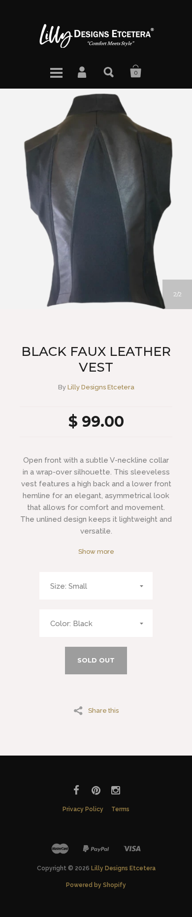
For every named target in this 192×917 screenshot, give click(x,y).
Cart (136, 71)
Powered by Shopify (96, 885)
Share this (103, 710)
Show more (96, 551)
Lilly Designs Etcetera (100, 387)
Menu (56, 71)
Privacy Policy (83, 809)
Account (83, 71)
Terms (120, 809)
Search (109, 71)
